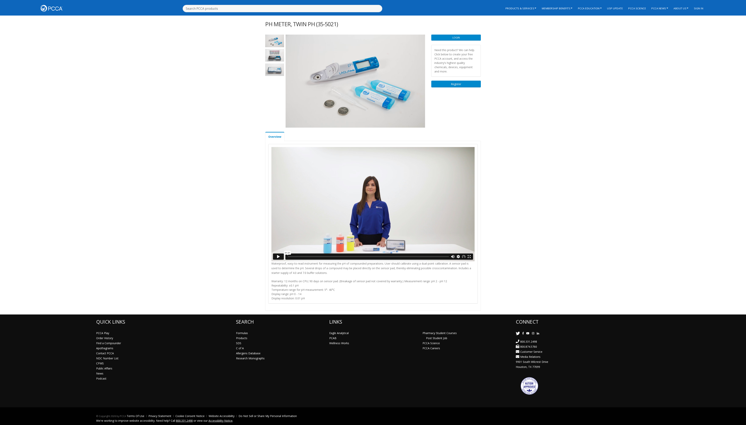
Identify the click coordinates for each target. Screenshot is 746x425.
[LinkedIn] (538, 333)
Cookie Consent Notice (190, 416)
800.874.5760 (528, 346)
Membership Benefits (556, 8)
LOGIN (456, 37)
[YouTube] (527, 333)
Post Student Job (436, 338)
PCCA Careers (431, 348)
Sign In (698, 8)
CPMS (100, 363)
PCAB (332, 338)
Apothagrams (104, 348)
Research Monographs (250, 358)
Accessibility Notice (220, 420)
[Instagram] (533, 333)
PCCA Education (589, 8)
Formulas (242, 333)
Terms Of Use (135, 416)
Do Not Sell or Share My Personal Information (268, 416)
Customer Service (531, 352)
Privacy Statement (159, 416)
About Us (680, 8)
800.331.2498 (528, 341)
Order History (104, 338)
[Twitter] (518, 333)
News (99, 373)
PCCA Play (102, 333)
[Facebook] (523, 333)
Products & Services (519, 8)
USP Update (615, 8)
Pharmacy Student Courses (440, 333)
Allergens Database (248, 353)
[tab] (274, 136)
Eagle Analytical (339, 333)
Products (241, 338)
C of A (240, 348)
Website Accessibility (221, 416)
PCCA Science (637, 8)
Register (456, 84)
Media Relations (530, 357)
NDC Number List (107, 358)
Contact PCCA (105, 353)
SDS (238, 343)
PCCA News (658, 8)
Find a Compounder (108, 343)
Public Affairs (104, 368)
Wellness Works (339, 343)
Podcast (101, 378)
